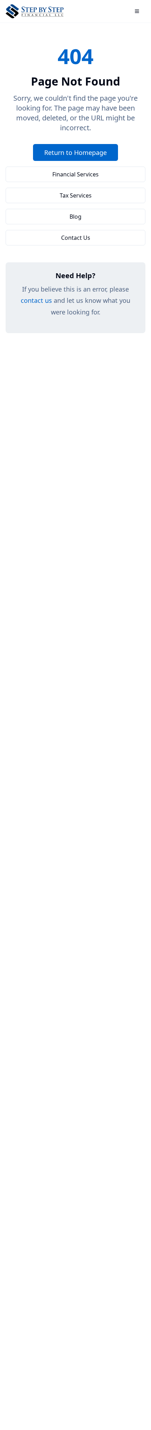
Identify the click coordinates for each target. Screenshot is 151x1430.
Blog (75, 216)
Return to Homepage (75, 152)
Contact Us (75, 238)
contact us (36, 300)
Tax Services (76, 195)
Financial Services (75, 174)
